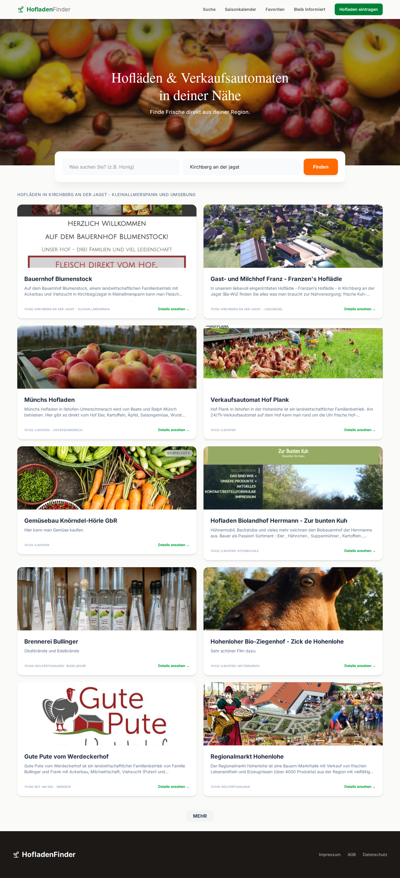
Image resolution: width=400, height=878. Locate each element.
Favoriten (275, 9)
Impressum (330, 854)
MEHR (200, 816)
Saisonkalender (240, 9)
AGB (352, 854)
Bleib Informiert (309, 9)
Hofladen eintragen (358, 9)
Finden (321, 167)
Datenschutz (375, 854)
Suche (209, 9)
